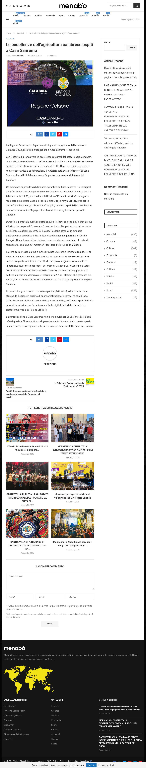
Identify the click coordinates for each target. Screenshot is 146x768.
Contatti (8, 739)
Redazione (18, 55)
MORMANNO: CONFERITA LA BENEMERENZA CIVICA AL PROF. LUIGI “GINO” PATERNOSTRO (72, 450)
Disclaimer (9, 725)
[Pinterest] (17, 5)
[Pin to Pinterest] (59, 134)
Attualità (83, 14)
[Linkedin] (21, 5)
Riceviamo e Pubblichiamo (16, 734)
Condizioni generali (13, 715)
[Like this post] (41, 134)
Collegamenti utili (15, 700)
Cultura (71, 15)
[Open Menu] (7, 19)
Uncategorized (121, 297)
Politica (38, 15)
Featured (121, 262)
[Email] (28, 5)
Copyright (8, 720)
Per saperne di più (106, 765)
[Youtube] (25, 5)
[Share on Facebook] (46, 134)
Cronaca (26, 15)
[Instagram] (14, 5)
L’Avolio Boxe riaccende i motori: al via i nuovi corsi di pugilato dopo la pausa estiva (120, 72)
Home (16, 14)
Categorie (57, 700)
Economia (50, 15)
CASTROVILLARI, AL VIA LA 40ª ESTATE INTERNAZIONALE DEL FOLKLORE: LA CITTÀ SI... (27, 498)
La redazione (10, 706)
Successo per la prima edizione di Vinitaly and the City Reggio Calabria (118, 143)
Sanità (106, 14)
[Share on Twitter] (53, 134)
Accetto (91, 765)
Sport (61, 15)
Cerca (136, 5)
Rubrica (95, 14)
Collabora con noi (12, 729)
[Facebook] (7, 5)
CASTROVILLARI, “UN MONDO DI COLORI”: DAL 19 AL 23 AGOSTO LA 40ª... (27, 545)
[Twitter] (10, 5)
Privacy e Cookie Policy (14, 711)
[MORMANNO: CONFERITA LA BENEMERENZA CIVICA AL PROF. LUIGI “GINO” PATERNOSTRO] (72, 428)
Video (15, 22)
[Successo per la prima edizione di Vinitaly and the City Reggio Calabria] (72, 476)
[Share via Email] (65, 134)
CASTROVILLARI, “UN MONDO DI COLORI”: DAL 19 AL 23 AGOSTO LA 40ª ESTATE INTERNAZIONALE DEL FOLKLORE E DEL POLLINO (120, 165)
